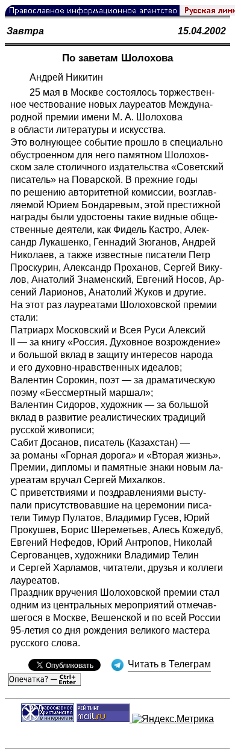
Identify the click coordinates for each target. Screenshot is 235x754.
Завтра (25, 31)
